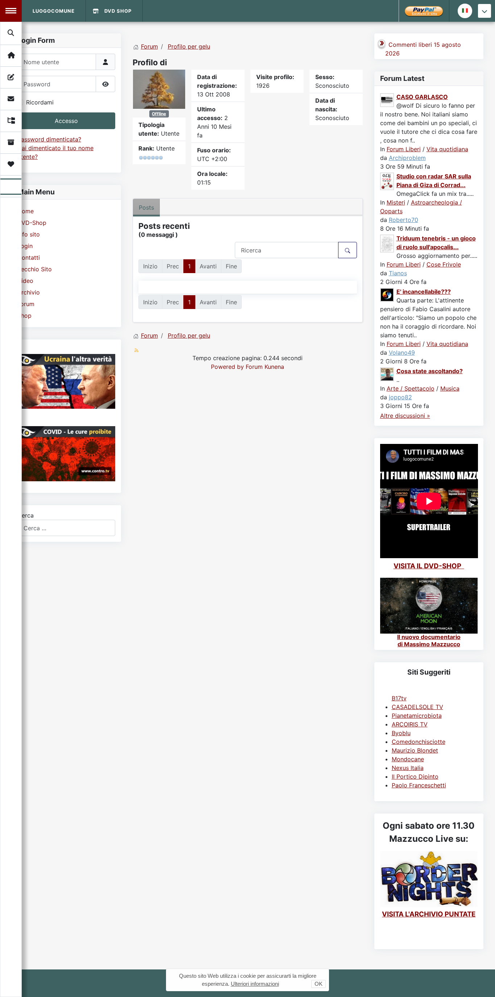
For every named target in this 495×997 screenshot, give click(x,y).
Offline (159, 113)
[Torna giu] (484, 11)
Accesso (66, 120)
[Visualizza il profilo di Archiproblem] (387, 99)
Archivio (28, 292)
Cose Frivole (444, 264)
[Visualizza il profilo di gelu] (159, 88)
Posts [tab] (146, 207)
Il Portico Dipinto (415, 776)
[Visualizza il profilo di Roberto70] (387, 180)
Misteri (396, 202)
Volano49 (402, 352)
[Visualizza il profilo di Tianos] (387, 243)
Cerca (25, 515)
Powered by (227, 366)
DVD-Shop (31, 222)
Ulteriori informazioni (255, 984)
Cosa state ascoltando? (429, 371)
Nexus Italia (408, 767)
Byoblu (401, 733)
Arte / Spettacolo (410, 388)
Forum (25, 304)
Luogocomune (54, 11)
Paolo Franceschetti (419, 785)
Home (25, 211)
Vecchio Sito (34, 269)
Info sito (28, 234)
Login (25, 246)
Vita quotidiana (447, 149)
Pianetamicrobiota (417, 715)
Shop (24, 315)
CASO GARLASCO (422, 96)
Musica (449, 388)
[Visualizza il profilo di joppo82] (387, 373)
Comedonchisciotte (418, 741)
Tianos (398, 273)
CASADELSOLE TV (417, 706)
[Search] (11, 33)
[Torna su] (482, 983)
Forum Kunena (265, 366)
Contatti (28, 257)
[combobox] (66, 528)
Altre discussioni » (405, 415)
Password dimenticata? (49, 139)
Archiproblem (407, 157)
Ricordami (40, 102)
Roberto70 (403, 219)
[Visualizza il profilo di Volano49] (387, 294)
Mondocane (408, 759)
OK (319, 984)
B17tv (399, 698)
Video (25, 280)
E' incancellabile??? (423, 291)
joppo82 (400, 397)
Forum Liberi (404, 149)
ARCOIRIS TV (410, 724)
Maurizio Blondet (415, 750)
